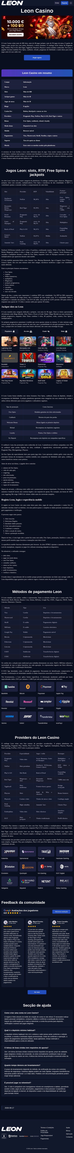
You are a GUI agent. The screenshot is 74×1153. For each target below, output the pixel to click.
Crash (45, 331)
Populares (8, 331)
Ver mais (37, 992)
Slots (63, 331)
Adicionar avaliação (61, 911)
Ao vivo (26, 331)
